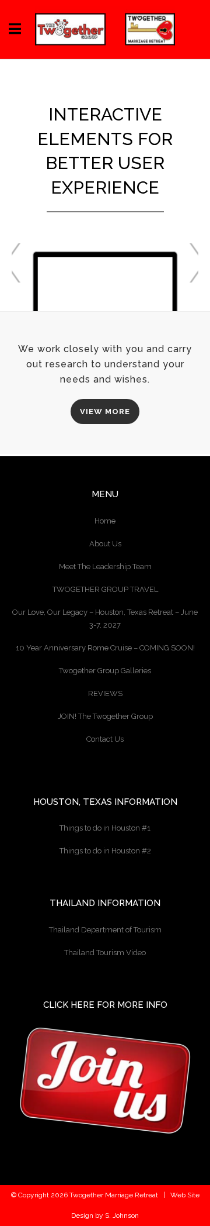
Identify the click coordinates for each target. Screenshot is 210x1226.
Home (105, 520)
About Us (105, 543)
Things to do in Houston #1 (105, 828)
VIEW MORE (105, 411)
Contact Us (105, 739)
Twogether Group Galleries (105, 670)
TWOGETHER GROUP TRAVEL (105, 589)
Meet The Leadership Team (105, 566)
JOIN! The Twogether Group (105, 716)
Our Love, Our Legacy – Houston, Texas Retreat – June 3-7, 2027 (105, 618)
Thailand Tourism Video (105, 952)
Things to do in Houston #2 (105, 850)
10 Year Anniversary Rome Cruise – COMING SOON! (105, 647)
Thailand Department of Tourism (105, 929)
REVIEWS (105, 693)
